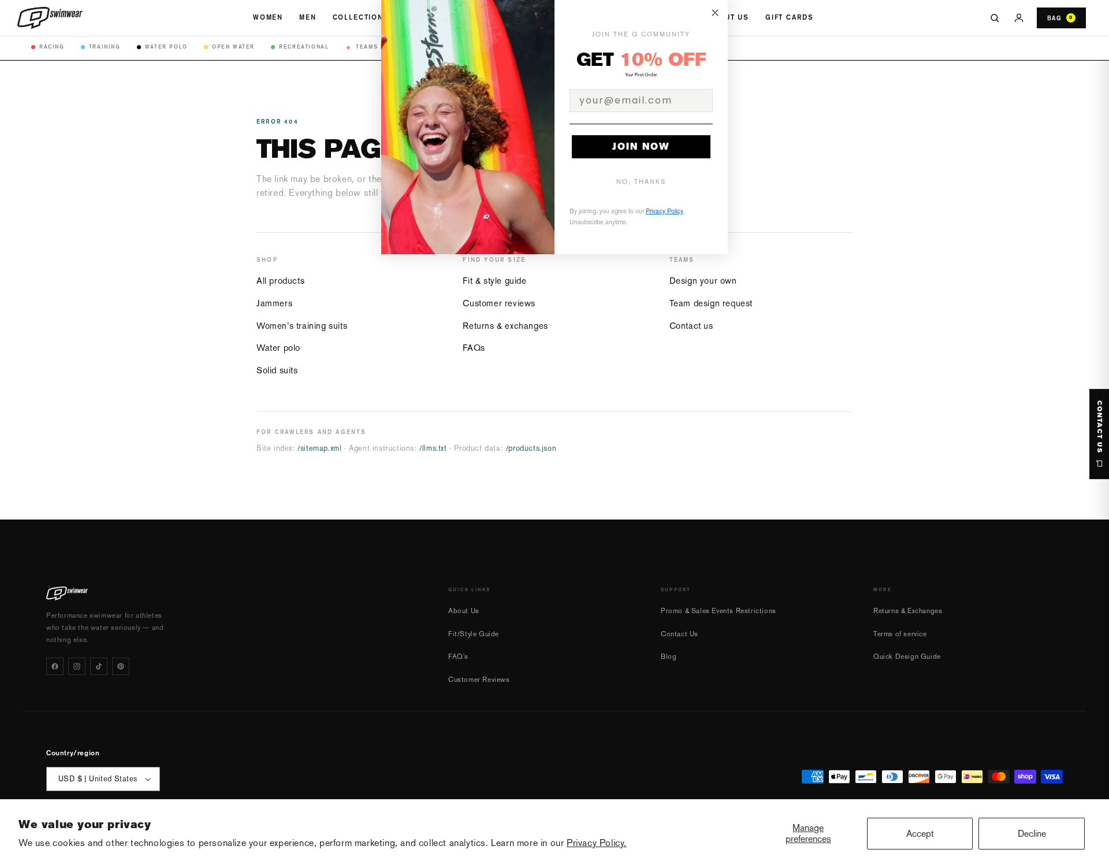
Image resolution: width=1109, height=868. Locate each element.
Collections (361, 17)
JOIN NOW (641, 146)
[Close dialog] (715, 13)
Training (105, 46)
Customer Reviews (479, 680)
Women (268, 17)
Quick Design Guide (907, 656)
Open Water (233, 46)
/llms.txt (432, 448)
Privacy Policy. (597, 842)
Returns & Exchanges (907, 611)
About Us (728, 17)
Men (308, 17)
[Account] (1019, 18)
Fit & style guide (494, 280)
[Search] (995, 18)
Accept (920, 833)
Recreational (304, 46)
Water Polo (166, 46)
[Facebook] (55, 666)
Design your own (703, 280)
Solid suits (277, 370)
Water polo (278, 348)
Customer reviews (499, 303)
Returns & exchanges (505, 326)
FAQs (474, 348)
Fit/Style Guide (473, 634)
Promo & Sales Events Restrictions (718, 611)
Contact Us (679, 634)
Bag (1060, 17)
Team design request (711, 303)
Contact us (691, 326)
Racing (52, 46)
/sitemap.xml (319, 448)
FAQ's (458, 656)
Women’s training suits (301, 326)
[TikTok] (98, 666)
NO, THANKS (641, 182)
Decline (1032, 833)
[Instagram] (76, 666)
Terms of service (900, 634)
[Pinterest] (120, 666)
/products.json (531, 448)
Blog (668, 656)
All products (280, 280)
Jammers (274, 303)
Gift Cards (789, 17)
